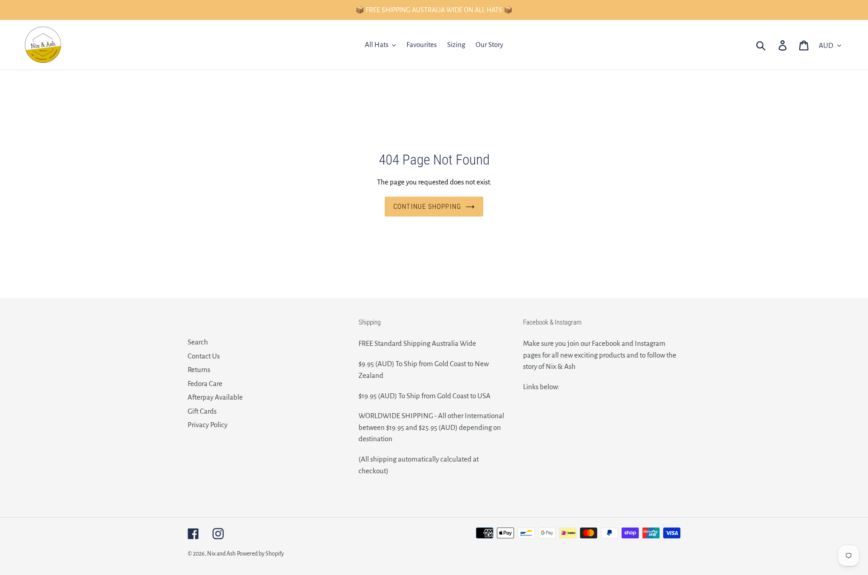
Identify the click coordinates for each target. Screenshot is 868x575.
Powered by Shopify (260, 554)
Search (198, 342)
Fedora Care (205, 383)
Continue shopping (427, 207)
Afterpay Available (215, 397)
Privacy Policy (207, 425)
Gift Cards (202, 411)
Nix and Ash (221, 554)
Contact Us (204, 356)
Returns (199, 369)
